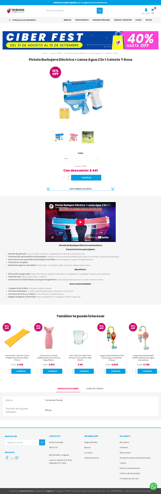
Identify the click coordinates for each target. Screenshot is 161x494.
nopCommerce (27, 491)
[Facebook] (7, 458)
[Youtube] (12, 458)
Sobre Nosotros (91, 457)
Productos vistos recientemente (135, 457)
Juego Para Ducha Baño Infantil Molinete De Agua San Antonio (112, 357)
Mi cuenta (146, 13)
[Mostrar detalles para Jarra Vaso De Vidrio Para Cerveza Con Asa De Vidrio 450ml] (49, 338)
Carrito (123, 463)
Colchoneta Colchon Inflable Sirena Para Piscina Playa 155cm (17, 357)
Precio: (78, 166)
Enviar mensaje (56, 442)
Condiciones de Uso (129, 478)
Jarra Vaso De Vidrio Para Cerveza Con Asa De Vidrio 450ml (48, 357)
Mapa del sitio (90, 442)
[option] (80, 40)
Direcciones (125, 452)
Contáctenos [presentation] (94, 388)
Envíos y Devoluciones (130, 468)
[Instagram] (17, 458)
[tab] (68, 388)
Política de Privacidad (130, 473)
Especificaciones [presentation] (68, 388)
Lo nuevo (88, 452)
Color (80, 153)
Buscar (87, 447)
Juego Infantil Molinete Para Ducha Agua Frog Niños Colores (80, 357)
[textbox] (70, 11)
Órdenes (124, 447)
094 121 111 (53, 447)
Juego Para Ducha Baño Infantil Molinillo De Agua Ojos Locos (143, 357)
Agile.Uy (50, 491)
